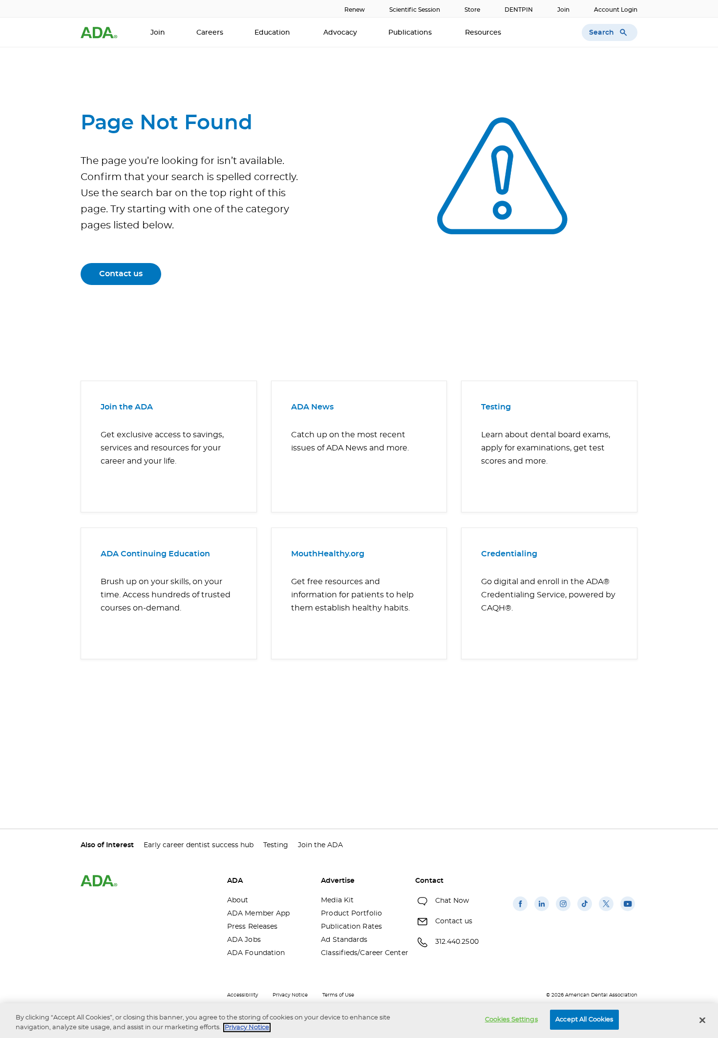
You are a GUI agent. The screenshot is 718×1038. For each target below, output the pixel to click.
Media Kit (337, 900)
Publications (411, 32)
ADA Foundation (256, 953)
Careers (209, 32)
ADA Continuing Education (155, 554)
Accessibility (242, 995)
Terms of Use (338, 995)
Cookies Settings (511, 1020)
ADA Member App (258, 913)
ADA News (312, 407)
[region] (359, 1020)
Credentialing (509, 554)
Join (563, 10)
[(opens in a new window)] (520, 911)
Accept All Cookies (584, 1020)
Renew (354, 10)
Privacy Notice (290, 995)
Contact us (121, 274)
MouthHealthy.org (327, 554)
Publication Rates (351, 926)
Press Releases (252, 926)
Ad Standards (344, 939)
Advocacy (340, 32)
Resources (484, 32)
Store (472, 10)
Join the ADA (127, 407)
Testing (496, 407)
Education (273, 32)
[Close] (702, 1020)
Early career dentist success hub (198, 845)
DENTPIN (519, 10)
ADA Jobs (244, 939)
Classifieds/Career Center (360, 953)
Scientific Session (414, 10)
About (238, 900)
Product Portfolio (351, 913)
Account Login (615, 10)
